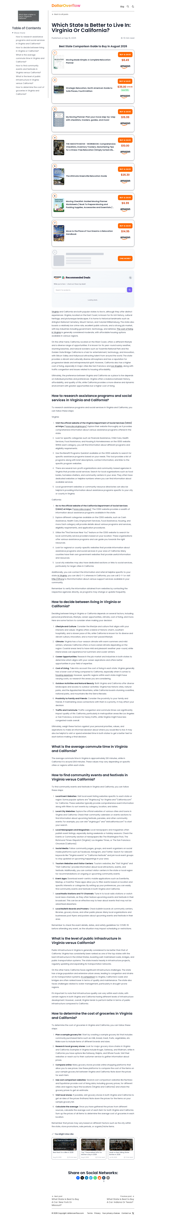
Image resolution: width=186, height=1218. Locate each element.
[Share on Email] (108, 1178)
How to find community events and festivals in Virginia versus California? (28, 69)
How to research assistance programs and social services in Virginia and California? (30, 40)
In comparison (88, 976)
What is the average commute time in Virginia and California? (30, 58)
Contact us (126, 1213)
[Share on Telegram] (91, 1178)
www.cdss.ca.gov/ (82, 509)
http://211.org (58, 579)
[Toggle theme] (130, 277)
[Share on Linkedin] (86, 1178)
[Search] (128, 6)
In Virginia (62, 575)
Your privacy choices (111, 1213)
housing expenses (64, 675)
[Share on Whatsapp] (95, 1178)
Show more (19, 32)
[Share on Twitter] (82, 1178)
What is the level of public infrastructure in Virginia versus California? (28, 80)
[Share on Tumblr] (103, 1178)
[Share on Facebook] (78, 1178)
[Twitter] (133, 1213)
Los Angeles (116, 366)
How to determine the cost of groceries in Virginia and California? (30, 90)
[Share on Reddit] (99, 1178)
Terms (90, 1213)
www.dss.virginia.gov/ (76, 426)
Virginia (55, 311)
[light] (133, 6)
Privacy (97, 1213)
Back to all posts (61, 14)
